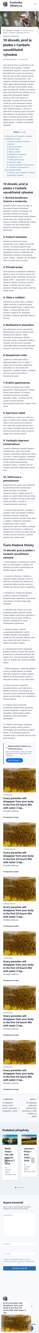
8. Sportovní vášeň (14, 162)
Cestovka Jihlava (10, 59)
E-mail (7, 1254)
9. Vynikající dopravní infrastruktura (20, 165)
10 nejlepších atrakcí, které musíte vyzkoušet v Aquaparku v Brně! (10, 1105)
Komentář (8, 1215)
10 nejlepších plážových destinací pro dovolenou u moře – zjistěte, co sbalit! (29, 1107)
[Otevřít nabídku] (35, 4)
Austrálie (6, 36)
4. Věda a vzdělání (13, 152)
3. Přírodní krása (13, 149)
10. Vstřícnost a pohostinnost (18, 167)
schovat (22, 132)
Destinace (15, 36)
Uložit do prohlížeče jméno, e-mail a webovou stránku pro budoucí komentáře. (19, 1260)
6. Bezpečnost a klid (14, 157)
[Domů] (4, 30)
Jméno (7, 1244)
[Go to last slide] (6, 1160)
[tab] (15, 1187)
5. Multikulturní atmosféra (16, 154)
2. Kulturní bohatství (14, 147)
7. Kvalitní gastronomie (15, 160)
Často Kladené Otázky (12, 170)
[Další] (33, 1160)
